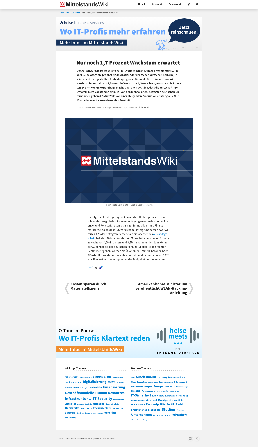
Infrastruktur (76, 399)
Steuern (88, 413)
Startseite (64, 12)
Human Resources (110, 393)
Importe (164, 391)
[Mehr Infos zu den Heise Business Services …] (129, 34)
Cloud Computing (139, 382)
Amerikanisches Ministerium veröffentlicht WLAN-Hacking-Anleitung (161, 288)
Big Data (98, 377)
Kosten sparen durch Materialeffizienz (88, 286)
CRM (66, 382)
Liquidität (70, 404)
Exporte (168, 386)
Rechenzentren (102, 408)
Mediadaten (108, 438)
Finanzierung (114, 387)
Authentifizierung (86, 377)
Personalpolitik (155, 404)
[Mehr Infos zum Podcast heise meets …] (129, 341)
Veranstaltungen (162, 415)
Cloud (108, 377)
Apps (133, 377)
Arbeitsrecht (71, 377)
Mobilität (178, 400)
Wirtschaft (179, 415)
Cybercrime (75, 382)
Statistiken (154, 410)
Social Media (118, 408)
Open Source (86, 408)
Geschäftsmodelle (79, 393)
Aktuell (142, 4)
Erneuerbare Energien (141, 386)
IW (90, 268)
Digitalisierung (94, 381)
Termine (180, 410)
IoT (90, 399)
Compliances (118, 377)
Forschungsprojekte (151, 391)
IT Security (102, 399)
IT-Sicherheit (141, 395)
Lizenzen (80, 404)
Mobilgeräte (165, 400)
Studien (168, 409)
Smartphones (139, 410)
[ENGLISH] (101, 268)
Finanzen (136, 391)
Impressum (95, 438)
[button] (197, 4)
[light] (188, 4)
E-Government (73, 387)
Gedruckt (157, 4)
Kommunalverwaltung (176, 395)
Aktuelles (75, 12)
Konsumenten (118, 399)
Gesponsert (175, 4)
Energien (85, 388)
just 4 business (68, 438)
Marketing (98, 404)
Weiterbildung (70, 417)
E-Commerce (121, 382)
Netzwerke (72, 408)
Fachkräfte (96, 387)
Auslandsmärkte (176, 377)
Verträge (110, 412)
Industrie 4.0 (174, 391)
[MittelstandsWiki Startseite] (83, 4)
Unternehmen (141, 414)
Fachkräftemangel (181, 387)
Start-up (80, 413)
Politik (170, 404)
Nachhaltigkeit (112, 404)
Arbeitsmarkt (146, 377)
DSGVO (111, 382)
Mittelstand (151, 400)
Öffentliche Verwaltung (139, 420)
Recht (179, 404)
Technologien (98, 413)
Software (70, 413)
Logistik (88, 404)
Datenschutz (153, 382)
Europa (158, 386)
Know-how (158, 395)
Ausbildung (162, 377)
